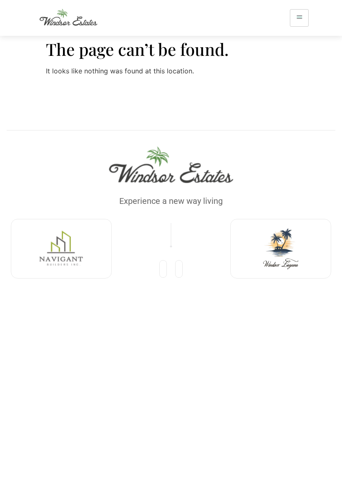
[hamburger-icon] (299, 18)
